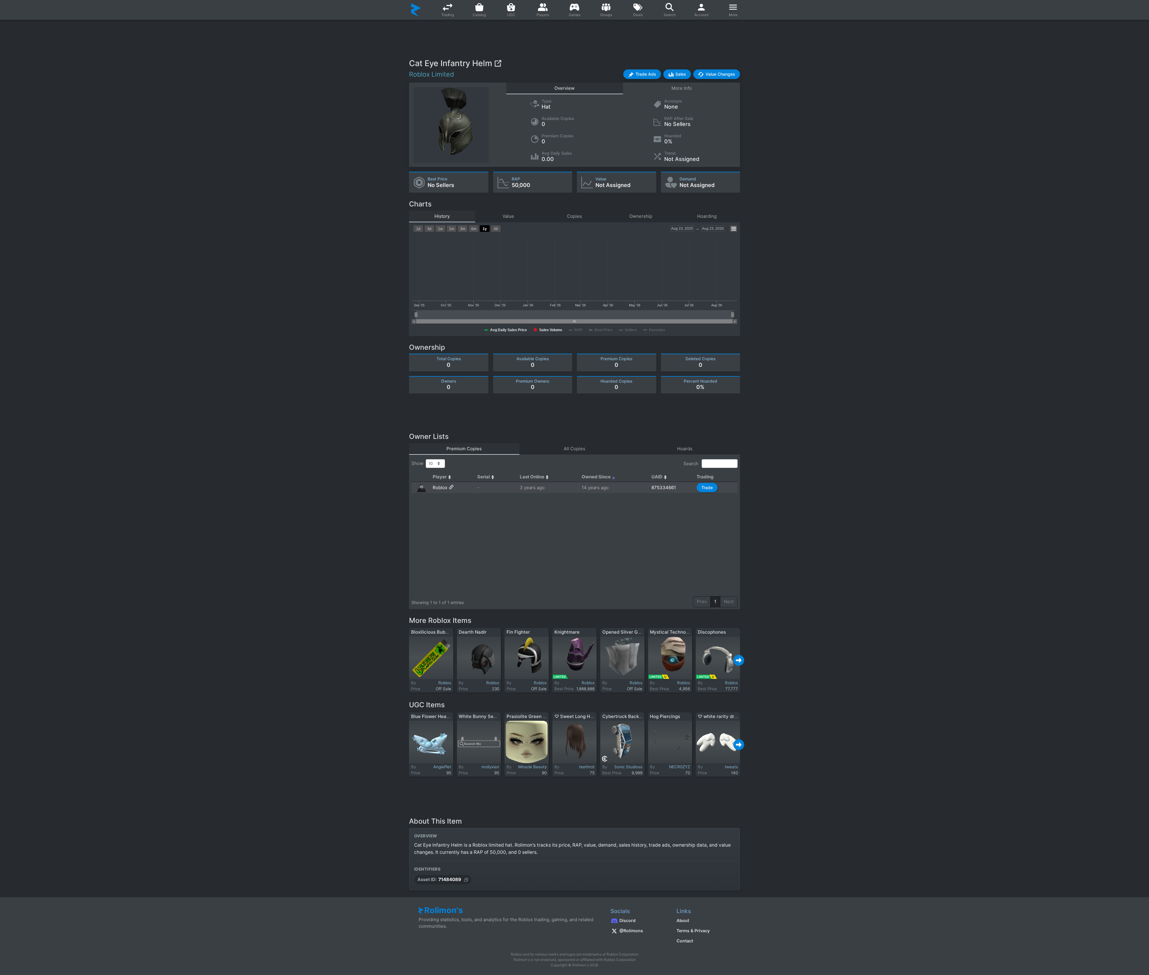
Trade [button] (707, 487)
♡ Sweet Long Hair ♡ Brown (585, 716)
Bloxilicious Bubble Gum (437, 632)
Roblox (440, 487)
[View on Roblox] (498, 63)
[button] (642, 74)
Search (691, 463)
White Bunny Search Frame (488, 716)
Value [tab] (508, 216)
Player (440, 477)
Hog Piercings (665, 716)
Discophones (712, 632)
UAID (656, 477)
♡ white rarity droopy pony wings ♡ (737, 716)
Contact (685, 940)
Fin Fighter (518, 632)
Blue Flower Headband (435, 716)
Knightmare (567, 632)
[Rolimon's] (416, 9)
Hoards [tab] (684, 448)
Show (418, 463)
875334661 (663, 487)
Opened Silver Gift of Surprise (635, 632)
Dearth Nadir (473, 632)
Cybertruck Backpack (625, 716)
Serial (483, 477)
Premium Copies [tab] (464, 448)
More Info (681, 88)
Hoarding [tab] (707, 216)
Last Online (532, 477)
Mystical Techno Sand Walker (682, 632)
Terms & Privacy (693, 930)
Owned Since (596, 477)
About (683, 920)
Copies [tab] (574, 216)
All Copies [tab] (574, 448)
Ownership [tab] (640, 216)
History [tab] (442, 216)
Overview (564, 88)
